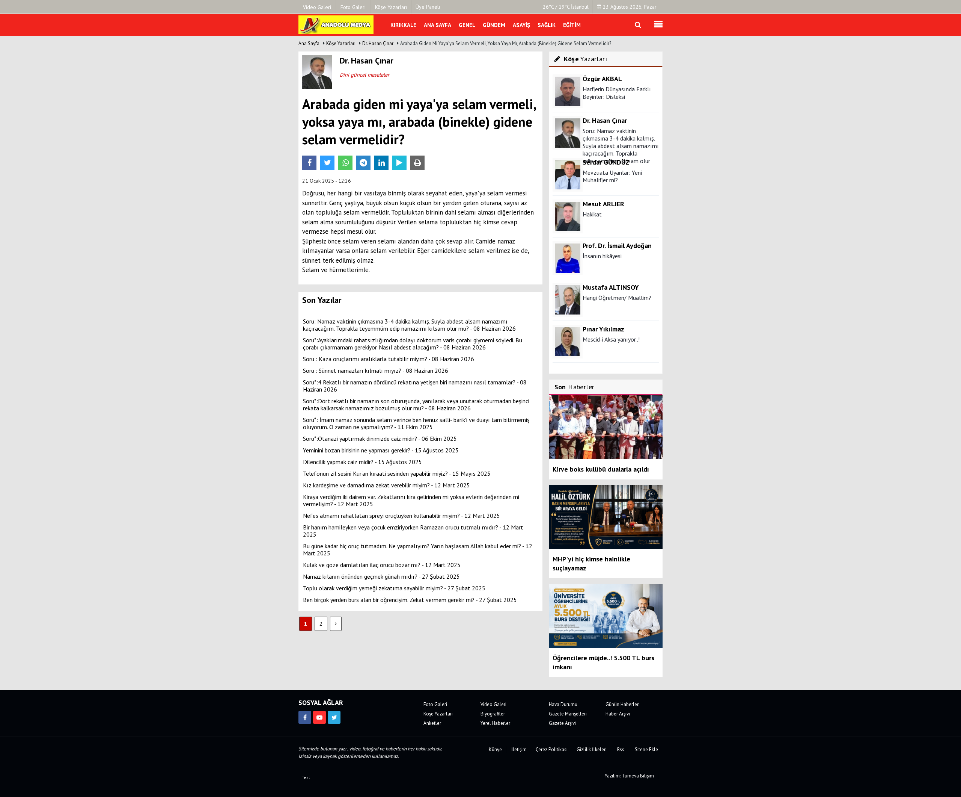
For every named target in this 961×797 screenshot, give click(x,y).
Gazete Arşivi (562, 723)
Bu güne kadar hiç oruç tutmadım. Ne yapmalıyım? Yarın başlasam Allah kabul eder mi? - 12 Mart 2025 (417, 549)
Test (306, 777)
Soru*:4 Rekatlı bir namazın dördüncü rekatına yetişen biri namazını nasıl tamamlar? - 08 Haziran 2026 (415, 385)
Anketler (432, 723)
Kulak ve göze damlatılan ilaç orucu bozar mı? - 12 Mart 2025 (382, 565)
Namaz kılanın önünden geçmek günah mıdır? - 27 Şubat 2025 (381, 576)
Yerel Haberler (495, 723)
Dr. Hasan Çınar (377, 43)
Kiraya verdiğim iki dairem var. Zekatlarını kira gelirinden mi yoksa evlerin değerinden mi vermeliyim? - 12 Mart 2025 (411, 500)
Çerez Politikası (552, 749)
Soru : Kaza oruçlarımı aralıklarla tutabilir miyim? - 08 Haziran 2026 (388, 359)
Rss (620, 749)
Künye (495, 749)
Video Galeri (493, 704)
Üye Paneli (428, 6)
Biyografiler (492, 714)
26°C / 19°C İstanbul (566, 6)
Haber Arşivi (618, 714)
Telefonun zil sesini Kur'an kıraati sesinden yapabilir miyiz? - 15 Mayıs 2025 (397, 473)
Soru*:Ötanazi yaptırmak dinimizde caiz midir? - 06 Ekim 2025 (380, 438)
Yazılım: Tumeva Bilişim (629, 776)
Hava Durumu (563, 704)
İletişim (519, 749)
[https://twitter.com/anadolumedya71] (334, 717)
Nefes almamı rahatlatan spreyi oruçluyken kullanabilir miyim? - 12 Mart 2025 (401, 515)
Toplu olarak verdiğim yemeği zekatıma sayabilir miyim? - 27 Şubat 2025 (394, 588)
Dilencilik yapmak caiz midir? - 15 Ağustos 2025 (362, 462)
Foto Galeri (435, 704)
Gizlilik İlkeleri (592, 749)
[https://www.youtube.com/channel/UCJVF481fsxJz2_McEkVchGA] (319, 717)
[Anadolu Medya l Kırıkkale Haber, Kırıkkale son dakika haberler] (336, 24)
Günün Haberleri (623, 704)
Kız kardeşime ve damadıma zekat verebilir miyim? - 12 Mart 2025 (386, 485)
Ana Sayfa (308, 43)
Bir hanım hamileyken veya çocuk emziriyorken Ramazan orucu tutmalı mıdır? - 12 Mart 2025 (413, 530)
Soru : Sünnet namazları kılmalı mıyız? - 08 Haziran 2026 (375, 370)
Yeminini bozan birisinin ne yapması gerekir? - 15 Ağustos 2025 (381, 450)
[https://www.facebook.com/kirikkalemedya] (304, 717)
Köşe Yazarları (340, 43)
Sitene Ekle (646, 749)
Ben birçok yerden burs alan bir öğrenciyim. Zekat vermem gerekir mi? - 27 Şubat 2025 (410, 599)
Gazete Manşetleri (568, 714)
